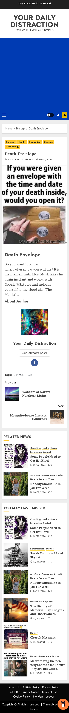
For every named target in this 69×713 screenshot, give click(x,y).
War (51, 601)
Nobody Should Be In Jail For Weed (45, 486)
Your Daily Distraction (34, 21)
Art (31, 475)
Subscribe (64, 115)
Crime (37, 475)
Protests (43, 479)
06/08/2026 (39, 492)
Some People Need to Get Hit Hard (45, 458)
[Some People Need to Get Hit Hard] (16, 456)
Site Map (37, 697)
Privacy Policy (50, 687)
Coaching (35, 448)
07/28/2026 (39, 562)
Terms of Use (49, 692)
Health (21, 142)
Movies (50, 548)
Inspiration (35, 142)
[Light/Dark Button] (50, 115)
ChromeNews (51, 704)
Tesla (29, 375)
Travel (51, 479)
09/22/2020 (45, 159)
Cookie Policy (21, 697)
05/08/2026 (39, 642)
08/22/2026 (39, 465)
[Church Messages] (16, 637)
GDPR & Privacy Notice (24, 692)
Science (48, 142)
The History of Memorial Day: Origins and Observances (47, 610)
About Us (14, 687)
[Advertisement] (34, 74)
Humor (53, 448)
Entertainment (37, 548)
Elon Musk (19, 375)
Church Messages (43, 637)
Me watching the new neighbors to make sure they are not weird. (47, 665)
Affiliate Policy (30, 687)
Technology (12, 146)
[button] (4, 115)
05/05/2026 (39, 673)
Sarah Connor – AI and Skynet (46, 555)
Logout (50, 697)
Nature (34, 479)
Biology (10, 142)
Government (48, 475)
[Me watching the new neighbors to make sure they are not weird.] (16, 664)
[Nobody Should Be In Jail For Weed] (16, 484)
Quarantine (44, 656)
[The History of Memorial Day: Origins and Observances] (16, 610)
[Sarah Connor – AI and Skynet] (16, 555)
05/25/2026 (39, 618)
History (34, 601)
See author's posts (34, 353)
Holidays (43, 601)
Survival (47, 452)
